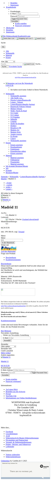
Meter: (3, 236)
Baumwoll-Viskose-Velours (20, 107)
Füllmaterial (14, 160)
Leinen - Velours (16, 102)
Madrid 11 (5, 361)
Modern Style (15, 132)
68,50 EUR (5, 366)
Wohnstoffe (10, 53)
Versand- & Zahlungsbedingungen (18, 442)
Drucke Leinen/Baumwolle (20, 100)
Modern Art (14, 130)
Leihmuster (10, 447)
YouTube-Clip (11, 396)
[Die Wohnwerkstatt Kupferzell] (15, 36)
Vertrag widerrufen (13, 455)
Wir (7, 166)
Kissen (8, 57)
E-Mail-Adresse (7, 370)
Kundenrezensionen (13, 260)
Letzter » (9, 189)
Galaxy (13, 138)
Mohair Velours (16, 109)
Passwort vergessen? (23, 26)
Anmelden (7, 340)
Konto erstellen (21, 24)
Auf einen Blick (12, 389)
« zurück (9, 185)
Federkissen (14, 149)
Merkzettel (10, 28)
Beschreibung (11, 258)
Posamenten (14, 162)
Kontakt (12, 166)
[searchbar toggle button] (40, 38)
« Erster (9, 183)
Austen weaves (16, 134)
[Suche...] (29, 64)
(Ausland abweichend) (30, 219)
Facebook (9, 432)
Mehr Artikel (6, 353)
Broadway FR (15, 128)
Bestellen (13, 3)
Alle (7, 51)
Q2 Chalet (14, 113)
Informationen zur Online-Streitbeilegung (21, 398)
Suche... (39, 64)
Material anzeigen (17, 158)
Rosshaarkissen (16, 147)
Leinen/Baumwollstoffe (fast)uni (22, 104)
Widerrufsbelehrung (13, 457)
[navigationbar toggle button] (8, 38)
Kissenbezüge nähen (18, 151)
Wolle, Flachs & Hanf (18, 111)
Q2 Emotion (15, 117)
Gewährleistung (12, 434)
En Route (14, 136)
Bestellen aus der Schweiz (15, 392)
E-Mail (13, 14)
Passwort (13, 16)
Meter (3, 238)
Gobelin (13, 121)
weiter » (9, 187)
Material (9, 55)
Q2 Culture (14, 115)
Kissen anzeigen (16, 145)
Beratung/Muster (21, 166)
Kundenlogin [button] (11, 7)
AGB (8, 436)
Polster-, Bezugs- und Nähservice (18, 444)
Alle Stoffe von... (16, 98)
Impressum (14, 5)
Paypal (8, 394)
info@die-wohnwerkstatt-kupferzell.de (25, 77)
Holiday (13, 126)
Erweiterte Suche (15, 66)
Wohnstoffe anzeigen (18, 96)
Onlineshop (5, 461)
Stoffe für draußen (17, 124)
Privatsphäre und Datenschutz (17, 440)
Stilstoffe (13, 119)
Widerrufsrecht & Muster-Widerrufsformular (22, 438)
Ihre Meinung (6, 331)
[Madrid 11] (6, 200)
